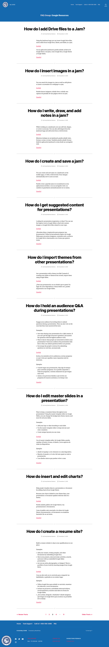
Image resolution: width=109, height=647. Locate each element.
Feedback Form (70, 641)
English (38, 46)
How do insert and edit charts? (54, 476)
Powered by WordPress (34, 630)
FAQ (99, 4)
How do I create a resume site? (54, 531)
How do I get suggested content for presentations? (54, 207)
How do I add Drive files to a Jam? (54, 28)
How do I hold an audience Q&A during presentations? (54, 308)
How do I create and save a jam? (54, 161)
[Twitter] (19, 639)
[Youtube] (22, 639)
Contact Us (56, 638)
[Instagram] (15, 642)
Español (38, 57)
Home (72, 4)
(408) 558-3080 (56, 641)
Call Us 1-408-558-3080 (90, 4)
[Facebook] (15, 639)
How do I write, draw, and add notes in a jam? (54, 113)
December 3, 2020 (63, 536)
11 (63, 614)
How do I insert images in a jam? (54, 70)
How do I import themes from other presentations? (54, 259)
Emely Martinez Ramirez (49, 34)
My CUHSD (24, 630)
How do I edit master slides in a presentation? (54, 398)
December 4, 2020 (63, 34)
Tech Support (78, 4)
